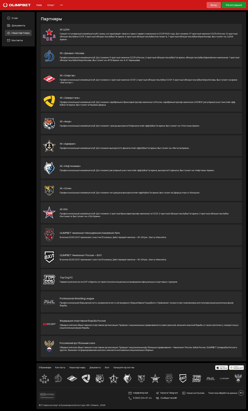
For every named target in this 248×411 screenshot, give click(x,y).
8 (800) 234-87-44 (142, 398)
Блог (107, 367)
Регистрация (234, 5)
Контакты (17, 40)
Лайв (39, 5)
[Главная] (17, 5)
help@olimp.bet (140, 393)
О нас (15, 18)
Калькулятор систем (124, 367)
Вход (214, 5)
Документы (18, 25)
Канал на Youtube (195, 393)
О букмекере (45, 367)
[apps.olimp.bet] (221, 367)
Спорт (51, 5)
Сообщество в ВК (168, 398)
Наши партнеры (21, 32)
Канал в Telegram (169, 393)
